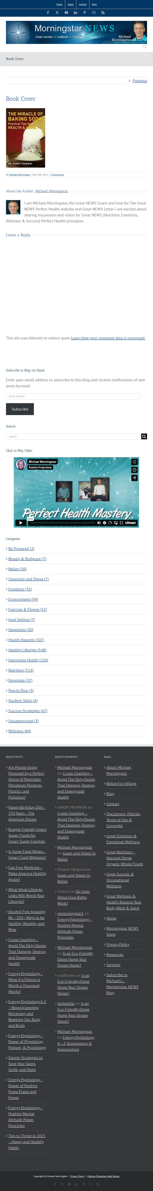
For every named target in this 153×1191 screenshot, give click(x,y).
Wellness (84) (19, 731)
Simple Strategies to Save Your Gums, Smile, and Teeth (25, 1063)
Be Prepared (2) (21, 548)
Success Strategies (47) (27, 710)
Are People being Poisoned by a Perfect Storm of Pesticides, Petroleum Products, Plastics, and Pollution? (26, 782)
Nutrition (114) (21, 670)
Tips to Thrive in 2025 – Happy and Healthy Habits (26, 1141)
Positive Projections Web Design (103, 1176)
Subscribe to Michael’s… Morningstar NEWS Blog (122, 983)
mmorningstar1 (70, 913)
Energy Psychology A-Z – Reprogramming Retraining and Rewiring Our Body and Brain (27, 1013)
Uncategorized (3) (23, 720)
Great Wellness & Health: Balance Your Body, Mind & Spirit (123, 902)
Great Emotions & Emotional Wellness (123, 838)
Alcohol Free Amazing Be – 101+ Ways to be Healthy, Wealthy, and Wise (26, 920)
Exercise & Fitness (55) (27, 609)
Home (111, 918)
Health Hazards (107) (26, 639)
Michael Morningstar (19, 174)
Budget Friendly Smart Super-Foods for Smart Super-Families (27, 835)
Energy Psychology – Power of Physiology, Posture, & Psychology (27, 1041)
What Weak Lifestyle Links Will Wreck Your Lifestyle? (26, 895)
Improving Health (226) (28, 660)
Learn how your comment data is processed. (108, 338)
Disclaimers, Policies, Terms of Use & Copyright (123, 819)
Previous (140, 80)
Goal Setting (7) (21, 619)
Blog (110, 793)
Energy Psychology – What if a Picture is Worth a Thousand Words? (25, 982)
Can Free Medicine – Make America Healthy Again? (27, 873)
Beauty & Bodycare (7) (27, 558)
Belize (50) (17, 568)
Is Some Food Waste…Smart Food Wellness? (27, 854)
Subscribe (20, 409)
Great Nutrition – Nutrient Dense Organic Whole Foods (124, 858)
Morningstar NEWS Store (122, 931)
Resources (114, 954)
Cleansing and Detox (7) (28, 579)
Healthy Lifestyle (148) (27, 650)
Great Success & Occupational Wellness (120, 880)
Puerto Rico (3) (21, 690)
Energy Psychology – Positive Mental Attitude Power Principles (25, 1116)
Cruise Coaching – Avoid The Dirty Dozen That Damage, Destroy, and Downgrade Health (27, 951)
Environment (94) (23, 599)
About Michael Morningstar (118, 770)
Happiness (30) (20, 629)
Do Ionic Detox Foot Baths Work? (73, 897)
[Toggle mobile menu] (145, 46)
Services (113, 964)
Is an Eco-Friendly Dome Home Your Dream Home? (75, 959)
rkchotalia (66, 1003)
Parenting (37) (20, 680)
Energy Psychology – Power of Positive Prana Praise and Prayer (25, 1088)
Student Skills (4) (23, 700)
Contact (112, 803)
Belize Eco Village (121, 783)
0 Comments (57, 174)
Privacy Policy (117, 944)
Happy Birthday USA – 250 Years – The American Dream (26, 813)
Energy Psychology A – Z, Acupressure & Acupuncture (75, 1043)
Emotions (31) (20, 589)
